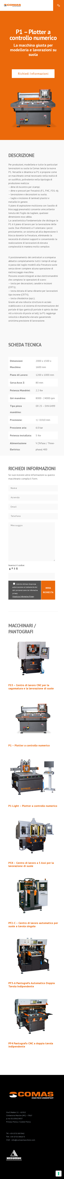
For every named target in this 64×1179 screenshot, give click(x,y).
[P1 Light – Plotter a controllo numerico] (33, 776)
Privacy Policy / (12, 1122)
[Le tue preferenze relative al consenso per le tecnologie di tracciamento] (59, 1174)
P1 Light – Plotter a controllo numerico (32, 806)
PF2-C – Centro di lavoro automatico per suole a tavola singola (33, 924)
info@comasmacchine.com (23, 1140)
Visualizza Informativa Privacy (23, 596)
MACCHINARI (20, 625)
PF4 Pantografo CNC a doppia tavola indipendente (30, 1045)
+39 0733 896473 (17, 1137)
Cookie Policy (25, 1122)
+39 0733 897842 (17, 1133)
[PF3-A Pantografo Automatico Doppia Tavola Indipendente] (33, 955)
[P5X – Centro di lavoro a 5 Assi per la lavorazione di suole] (33, 835)
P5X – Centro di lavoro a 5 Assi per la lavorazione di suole (31, 864)
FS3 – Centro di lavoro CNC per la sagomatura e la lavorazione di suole (31, 686)
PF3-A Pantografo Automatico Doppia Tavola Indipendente (31, 984)
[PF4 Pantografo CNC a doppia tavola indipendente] (33, 1016)
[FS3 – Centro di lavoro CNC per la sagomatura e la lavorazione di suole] (33, 657)
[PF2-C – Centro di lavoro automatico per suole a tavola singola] (33, 895)
